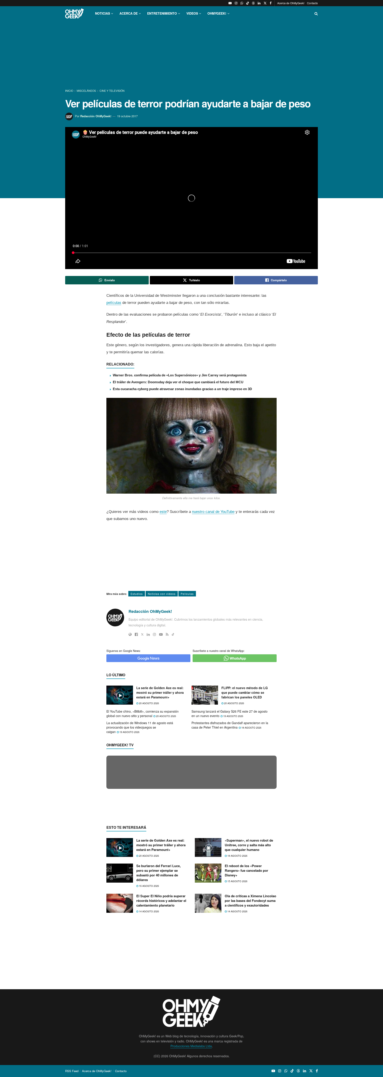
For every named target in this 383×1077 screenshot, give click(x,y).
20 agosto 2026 (148, 703)
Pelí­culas (187, 594)
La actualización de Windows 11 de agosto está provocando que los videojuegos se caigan (139, 727)
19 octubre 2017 (127, 116)
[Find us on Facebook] (271, 3)
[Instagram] (154, 634)
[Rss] (167, 634)
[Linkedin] (148, 634)
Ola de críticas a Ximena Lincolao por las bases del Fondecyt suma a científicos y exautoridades (250, 986)
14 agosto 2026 (148, 997)
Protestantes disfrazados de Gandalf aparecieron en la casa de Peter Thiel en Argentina (230, 725)
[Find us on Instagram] (236, 3)
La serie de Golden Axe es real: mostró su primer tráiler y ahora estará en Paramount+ (160, 692)
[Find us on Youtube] (230, 3)
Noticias (102, 13)
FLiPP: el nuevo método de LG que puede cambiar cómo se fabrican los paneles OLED (244, 692)
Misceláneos (86, 90)
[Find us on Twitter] (265, 3)
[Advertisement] (191, 55)
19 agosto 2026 (233, 716)
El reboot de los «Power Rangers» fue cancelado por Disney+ (246, 956)
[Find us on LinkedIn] (259, 3)
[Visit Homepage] (74, 13)
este (163, 512)
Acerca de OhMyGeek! (290, 3)
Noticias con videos (162, 594)
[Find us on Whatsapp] (241, 3)
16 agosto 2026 (148, 971)
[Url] (130, 634)
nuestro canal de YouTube (213, 512)
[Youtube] (161, 634)
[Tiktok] (173, 634)
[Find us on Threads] (253, 3)
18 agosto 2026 (251, 727)
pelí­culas (113, 303)
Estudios (137, 594)
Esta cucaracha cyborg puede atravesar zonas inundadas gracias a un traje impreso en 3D (182, 389)
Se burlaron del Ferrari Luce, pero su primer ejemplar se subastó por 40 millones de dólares (158, 958)
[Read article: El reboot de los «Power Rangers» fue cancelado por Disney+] (208, 959)
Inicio (69, 90)
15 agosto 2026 (237, 967)
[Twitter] (142, 634)
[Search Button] (316, 13)
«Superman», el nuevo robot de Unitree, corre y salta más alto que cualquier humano (249, 931)
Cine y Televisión (112, 90)
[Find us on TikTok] (247, 3)
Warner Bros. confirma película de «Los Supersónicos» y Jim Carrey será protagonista (179, 375)
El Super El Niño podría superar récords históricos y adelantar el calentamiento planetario (161, 986)
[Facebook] (136, 634)
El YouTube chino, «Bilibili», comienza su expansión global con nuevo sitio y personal (142, 713)
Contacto (312, 3)
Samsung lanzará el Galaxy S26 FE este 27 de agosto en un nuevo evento (230, 713)
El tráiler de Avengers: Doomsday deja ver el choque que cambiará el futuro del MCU (178, 382)
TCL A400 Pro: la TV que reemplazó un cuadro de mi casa (163, 856)
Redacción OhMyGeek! (95, 116)
